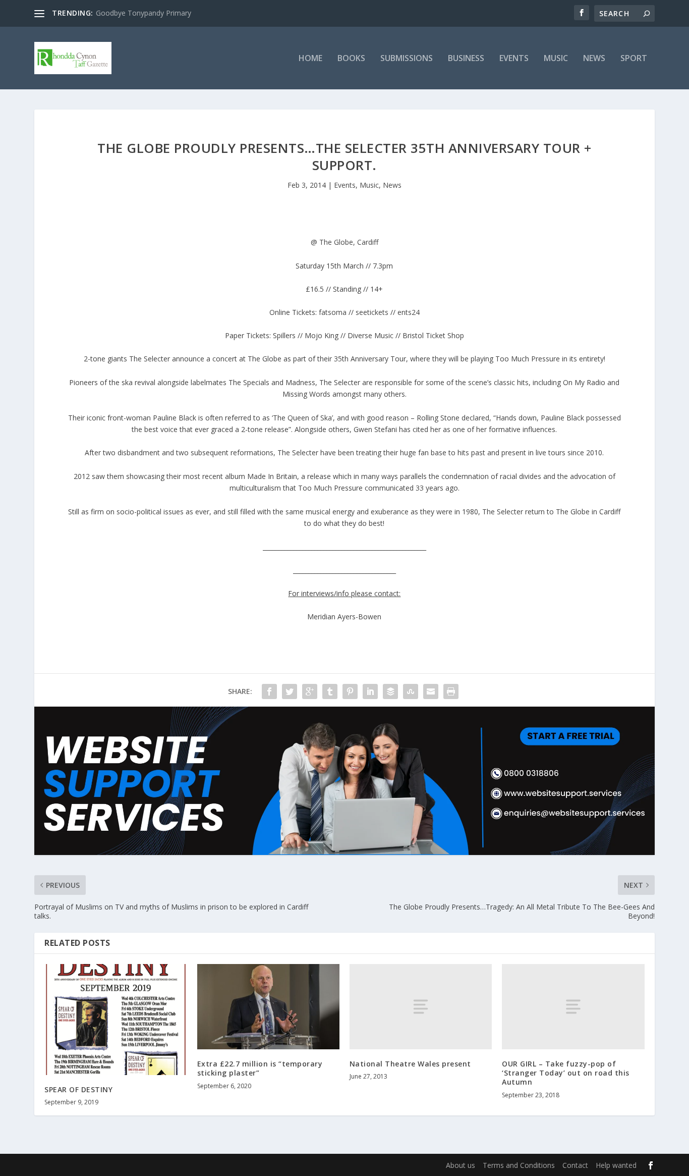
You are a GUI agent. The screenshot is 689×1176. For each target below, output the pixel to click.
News (594, 59)
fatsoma (333, 312)
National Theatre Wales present (410, 1063)
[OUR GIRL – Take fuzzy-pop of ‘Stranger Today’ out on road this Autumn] (573, 1006)
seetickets (372, 312)
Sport (633, 59)
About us (460, 1165)
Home (310, 59)
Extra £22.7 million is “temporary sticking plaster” (260, 1068)
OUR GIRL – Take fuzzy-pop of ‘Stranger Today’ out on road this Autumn (565, 1073)
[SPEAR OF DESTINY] (115, 1019)
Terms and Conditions (519, 1165)
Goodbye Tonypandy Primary (143, 13)
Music (556, 59)
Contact (575, 1165)
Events (514, 59)
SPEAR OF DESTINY (78, 1089)
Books (351, 59)
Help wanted (616, 1165)
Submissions (406, 59)
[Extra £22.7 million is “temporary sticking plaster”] (268, 1006)
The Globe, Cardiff (348, 242)
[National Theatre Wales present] (421, 1006)
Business (466, 59)
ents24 (408, 312)
